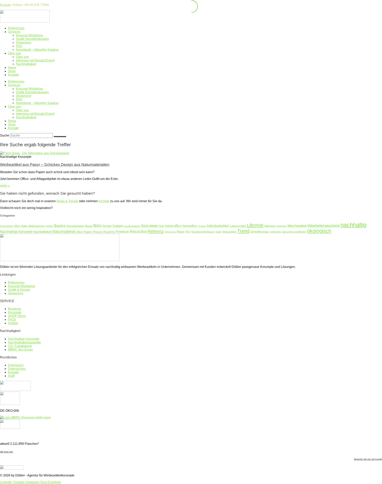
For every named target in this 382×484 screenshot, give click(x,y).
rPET (187, 231)
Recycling (138, 231)
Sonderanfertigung (203, 231)
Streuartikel (229, 231)
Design (107, 225)
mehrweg (282, 226)
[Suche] (60, 136)
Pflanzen (98, 231)
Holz (161, 225)
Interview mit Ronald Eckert (35, 60)
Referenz (156, 231)
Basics (60, 225)
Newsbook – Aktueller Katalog (37, 49)
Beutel (89, 226)
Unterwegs (275, 231)
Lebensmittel (238, 225)
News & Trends (67, 201)
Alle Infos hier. (6, 452)
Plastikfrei (109, 231)
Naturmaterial (63, 231)
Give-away (149, 226)
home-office (173, 225)
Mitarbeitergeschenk (323, 226)
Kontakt (5, 5)
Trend (243, 231)
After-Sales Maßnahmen (29, 225)
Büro (97, 225)
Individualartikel (218, 225)
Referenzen (16, 28)
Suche (4, 135)
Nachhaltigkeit (26, 64)
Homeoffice (189, 225)
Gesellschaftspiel (132, 226)
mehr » (5, 185)
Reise (180, 231)
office (79, 231)
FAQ (19, 46)
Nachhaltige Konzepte (16, 231)
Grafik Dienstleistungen (32, 39)
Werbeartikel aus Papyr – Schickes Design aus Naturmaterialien (54, 164)
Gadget (117, 225)
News (12, 67)
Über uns (14, 53)
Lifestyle (255, 225)
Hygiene (202, 226)
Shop (12, 71)
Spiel (218, 231)
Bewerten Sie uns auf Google (368, 459)
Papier (88, 231)
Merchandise (297, 226)
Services (14, 31)
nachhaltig (353, 225)
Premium (122, 231)
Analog (49, 226)
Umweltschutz (259, 231)
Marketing (270, 226)
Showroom (23, 42)
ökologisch (319, 231)
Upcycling (287, 231)
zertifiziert (300, 231)
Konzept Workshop (29, 35)
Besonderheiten (75, 226)
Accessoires (6, 226)
